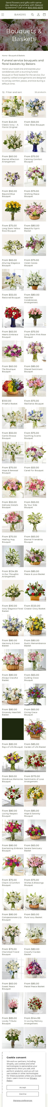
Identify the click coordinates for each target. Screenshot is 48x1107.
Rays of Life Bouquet (12, 747)
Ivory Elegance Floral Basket (12, 609)
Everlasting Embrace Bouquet (12, 849)
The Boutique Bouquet (8, 370)
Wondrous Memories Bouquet (12, 780)
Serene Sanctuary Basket (33, 849)
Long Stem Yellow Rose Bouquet (11, 229)
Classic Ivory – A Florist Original (10, 126)
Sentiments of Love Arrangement (34, 780)
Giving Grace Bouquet (30, 713)
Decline (22, 1094)
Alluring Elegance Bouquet (11, 264)
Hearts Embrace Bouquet (10, 335)
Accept (22, 1087)
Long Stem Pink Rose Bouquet (35, 335)
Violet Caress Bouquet (30, 264)
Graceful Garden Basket (32, 953)
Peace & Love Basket (34, 574)
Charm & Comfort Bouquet (11, 884)
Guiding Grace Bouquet (31, 679)
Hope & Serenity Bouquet (32, 814)
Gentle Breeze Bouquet (9, 437)
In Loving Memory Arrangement (33, 1022)
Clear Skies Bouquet (34, 125)
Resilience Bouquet (34, 403)
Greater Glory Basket (34, 608)
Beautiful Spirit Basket (32, 229)
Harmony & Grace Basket (11, 644)
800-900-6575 (35, 7)
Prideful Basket (9, 403)
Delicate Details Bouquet (10, 506)
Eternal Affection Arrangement (10, 160)
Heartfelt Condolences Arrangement (31, 300)
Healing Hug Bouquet (8, 540)
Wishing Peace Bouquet (31, 195)
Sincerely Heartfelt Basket (11, 713)
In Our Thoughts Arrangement (10, 575)
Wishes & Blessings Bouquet (34, 884)
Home (4, 56)
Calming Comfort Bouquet (33, 160)
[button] (32, 15)
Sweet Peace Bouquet (8, 987)
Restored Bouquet (11, 297)
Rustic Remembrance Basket (35, 644)
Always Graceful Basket (10, 679)
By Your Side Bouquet (30, 506)
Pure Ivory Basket (33, 917)
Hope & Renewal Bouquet (10, 471)
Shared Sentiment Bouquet (33, 370)
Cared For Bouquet (33, 470)
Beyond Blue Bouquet (8, 195)
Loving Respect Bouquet (9, 814)
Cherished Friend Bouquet (10, 953)
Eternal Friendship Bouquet (33, 540)
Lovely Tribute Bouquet (9, 1022)
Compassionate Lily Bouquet (12, 918)
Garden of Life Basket (35, 747)
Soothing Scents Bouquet (32, 437)
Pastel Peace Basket (34, 986)
